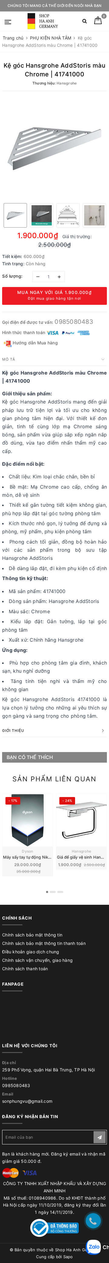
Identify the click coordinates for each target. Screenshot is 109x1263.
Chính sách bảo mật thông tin (32, 934)
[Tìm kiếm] (84, 22)
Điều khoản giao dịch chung (30, 951)
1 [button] (47, 892)
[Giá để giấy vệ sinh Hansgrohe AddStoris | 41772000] (81, 820)
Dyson (27, 851)
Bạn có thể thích (30, 757)
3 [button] (60, 892)
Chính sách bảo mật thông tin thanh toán (44, 943)
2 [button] (53, 892)
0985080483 (73, 321)
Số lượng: (12, 276)
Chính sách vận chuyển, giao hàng (37, 960)
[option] (54, 146)
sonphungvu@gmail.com (27, 1101)
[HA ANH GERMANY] (43, 21)
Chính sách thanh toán (25, 968)
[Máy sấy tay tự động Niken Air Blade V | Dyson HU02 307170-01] (27, 820)
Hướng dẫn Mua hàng (35, 342)
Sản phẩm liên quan (54, 779)
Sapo (68, 1256)
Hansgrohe (81, 851)
